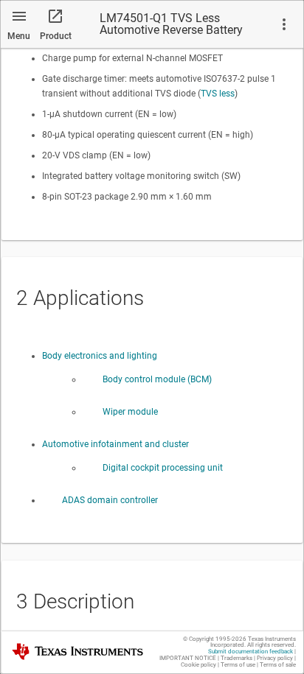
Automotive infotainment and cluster (115, 444)
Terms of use (238, 664)
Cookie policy (198, 664)
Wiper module (130, 412)
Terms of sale (278, 664)
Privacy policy (275, 658)
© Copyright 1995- (214, 639)
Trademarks (236, 658)
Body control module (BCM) (157, 379)
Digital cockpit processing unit (163, 468)
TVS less (218, 93)
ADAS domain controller (110, 500)
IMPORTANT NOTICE (187, 658)
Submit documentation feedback (250, 651)
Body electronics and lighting (99, 356)
